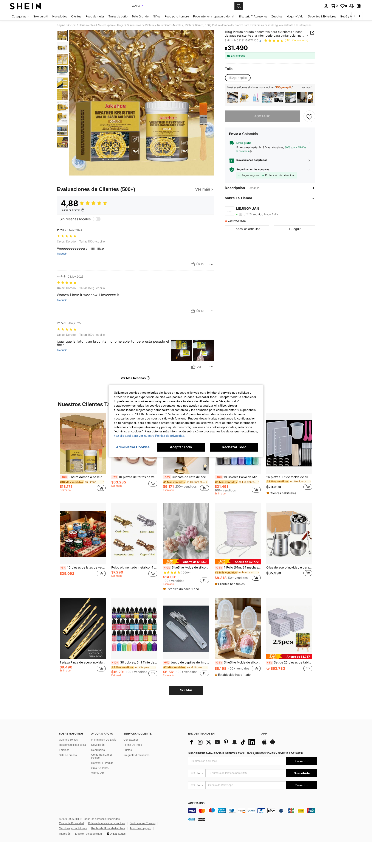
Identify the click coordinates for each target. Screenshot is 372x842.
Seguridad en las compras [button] (252, 169)
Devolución (98, 744)
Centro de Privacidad (71, 823)
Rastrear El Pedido (102, 762)
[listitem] (232, 97)
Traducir (62, 253)
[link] (334, 5)
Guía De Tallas (99, 768)
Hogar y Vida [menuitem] (295, 16)
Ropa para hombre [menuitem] (176, 16)
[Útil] (192, 264)
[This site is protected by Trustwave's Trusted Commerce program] (191, 819)
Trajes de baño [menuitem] (117, 16)
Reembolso (98, 750)
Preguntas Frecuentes (136, 755)
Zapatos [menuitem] (276, 16)
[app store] (264, 744)
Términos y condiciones (73, 828)
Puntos (128, 750)
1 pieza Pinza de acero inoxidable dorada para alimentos (83, 662)
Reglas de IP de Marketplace (108, 828)
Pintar (188, 25)
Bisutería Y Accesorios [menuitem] (253, 16)
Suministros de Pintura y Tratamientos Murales (155, 25)
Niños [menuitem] (156, 16)
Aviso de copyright (140, 828)
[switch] (97, 219)
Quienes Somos (68, 739)
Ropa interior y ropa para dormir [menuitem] (214, 16)
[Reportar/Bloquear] (211, 264)
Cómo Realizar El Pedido (101, 756)
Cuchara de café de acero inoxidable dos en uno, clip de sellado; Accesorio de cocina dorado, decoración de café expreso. (186, 477)
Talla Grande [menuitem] (140, 16)
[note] (282, 493)
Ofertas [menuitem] (76, 16)
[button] (351, 6)
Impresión (65, 833)
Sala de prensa (68, 755)
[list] (222, 742)
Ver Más (186, 690)
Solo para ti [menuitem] (40, 16)
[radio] (237, 77)
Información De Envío (103, 739)
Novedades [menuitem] (59, 16)
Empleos (64, 750)
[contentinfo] (252, 810)
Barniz (199, 25)
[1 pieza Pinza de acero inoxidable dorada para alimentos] (83, 628)
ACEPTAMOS (196, 803)
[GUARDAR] (309, 116)
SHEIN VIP (97, 773)
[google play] (273, 744)
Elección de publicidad (88, 833)
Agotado (262, 116)
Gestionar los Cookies (142, 823)
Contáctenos (131, 739)
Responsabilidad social (73, 744)
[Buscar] (238, 6)
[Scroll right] (359, 16)
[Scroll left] (354, 16)
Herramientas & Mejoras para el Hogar (101, 25)
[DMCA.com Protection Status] (201, 819)
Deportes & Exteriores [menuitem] (322, 16)
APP (264, 733)
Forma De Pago (133, 744)
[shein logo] (25, 6)
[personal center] (325, 6)
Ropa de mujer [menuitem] (94, 16)
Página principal (66, 25)
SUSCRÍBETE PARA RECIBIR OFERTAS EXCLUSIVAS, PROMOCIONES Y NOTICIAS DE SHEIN (245, 753)
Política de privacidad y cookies (106, 823)
